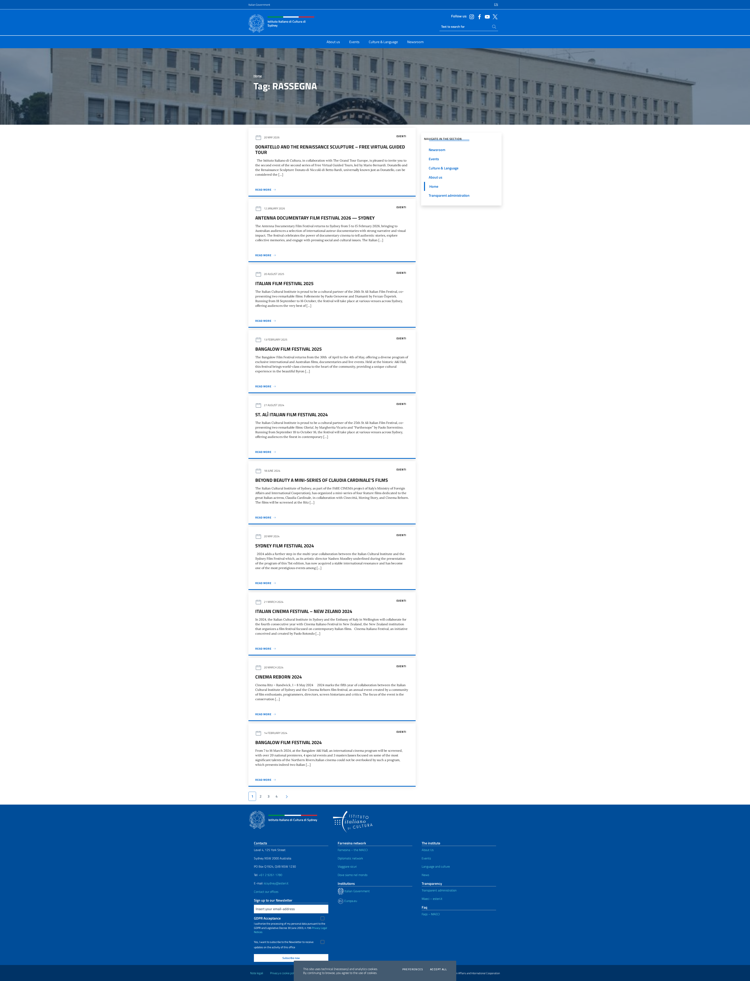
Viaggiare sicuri (347, 866)
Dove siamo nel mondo (352, 874)
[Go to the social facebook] (478, 16)
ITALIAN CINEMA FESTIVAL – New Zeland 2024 (303, 611)
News (425, 874)
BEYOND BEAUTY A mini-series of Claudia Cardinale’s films (321, 480)
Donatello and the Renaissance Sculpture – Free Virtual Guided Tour (330, 149)
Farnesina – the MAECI (353, 850)
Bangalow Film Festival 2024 (288, 742)
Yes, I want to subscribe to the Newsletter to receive (283, 942)
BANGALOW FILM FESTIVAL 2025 (288, 348)
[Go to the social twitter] (494, 16)
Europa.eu (350, 900)
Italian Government (259, 5)
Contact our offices (266, 891)
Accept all (438, 969)
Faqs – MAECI (431, 914)
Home (258, 75)
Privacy (316, 928)
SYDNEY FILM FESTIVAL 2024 (284, 545)
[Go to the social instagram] (471, 16)
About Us (428, 850)
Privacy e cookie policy (283, 973)
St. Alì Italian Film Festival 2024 (291, 414)
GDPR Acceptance (267, 918)
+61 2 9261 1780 (270, 874)
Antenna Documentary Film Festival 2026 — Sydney (315, 217)
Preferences (412, 969)
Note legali (256, 973)
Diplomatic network (350, 858)
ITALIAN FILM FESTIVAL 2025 (284, 283)
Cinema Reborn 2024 (278, 676)
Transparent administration (439, 890)
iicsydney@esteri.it (276, 883)
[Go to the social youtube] (486, 16)
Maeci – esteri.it (432, 898)
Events (426, 858)
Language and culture (436, 866)
